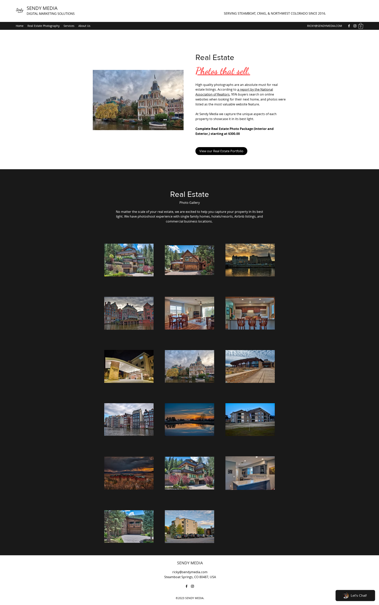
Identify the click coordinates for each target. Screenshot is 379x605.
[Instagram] (355, 26)
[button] (360, 26)
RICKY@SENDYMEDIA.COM (324, 26)
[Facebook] (349, 26)
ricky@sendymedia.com (189, 572)
